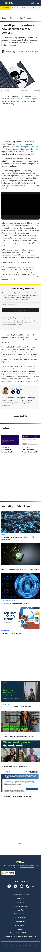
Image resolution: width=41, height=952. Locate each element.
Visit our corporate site (27, 867)
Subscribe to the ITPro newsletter (24, 8)
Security (13, 18)
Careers (20, 929)
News (36, 52)
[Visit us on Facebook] (9, 886)
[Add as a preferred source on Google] (8, 873)
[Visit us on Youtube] (21, 886)
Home (3, 18)
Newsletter (36, 90)
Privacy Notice (28, 319)
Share (6, 90)
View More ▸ (20, 843)
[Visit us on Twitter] (15, 886)
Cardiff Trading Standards (18, 99)
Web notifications (20, 914)
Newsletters (20, 921)
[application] (20, 204)
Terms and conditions (20, 906)
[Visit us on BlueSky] (27, 886)
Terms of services (25, 317)
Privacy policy (20, 910)
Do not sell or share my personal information (20, 937)
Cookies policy (20, 918)
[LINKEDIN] (19, 392)
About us (20, 899)
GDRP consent (20, 925)
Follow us (25, 90)
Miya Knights (12, 52)
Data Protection (26, 18)
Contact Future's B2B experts (20, 933)
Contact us (20, 902)
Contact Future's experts (20, 895)
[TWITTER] (13, 392)
